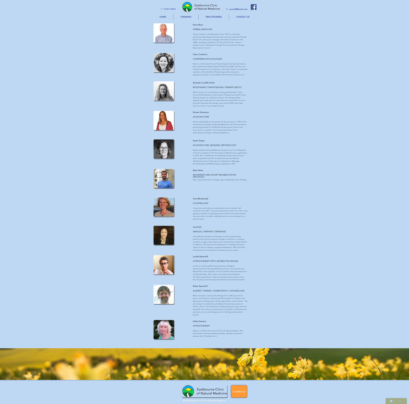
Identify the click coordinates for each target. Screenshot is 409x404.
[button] (185, 17)
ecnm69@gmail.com (239, 9)
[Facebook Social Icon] (253, 7)
